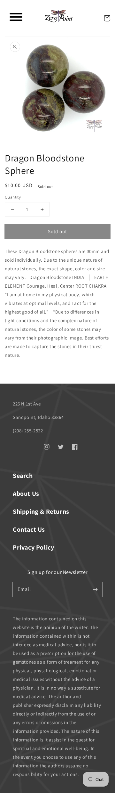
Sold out (57, 231)
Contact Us (29, 529)
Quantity (13, 197)
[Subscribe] (95, 589)
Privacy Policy (33, 547)
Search (23, 475)
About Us (26, 493)
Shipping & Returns (41, 511)
